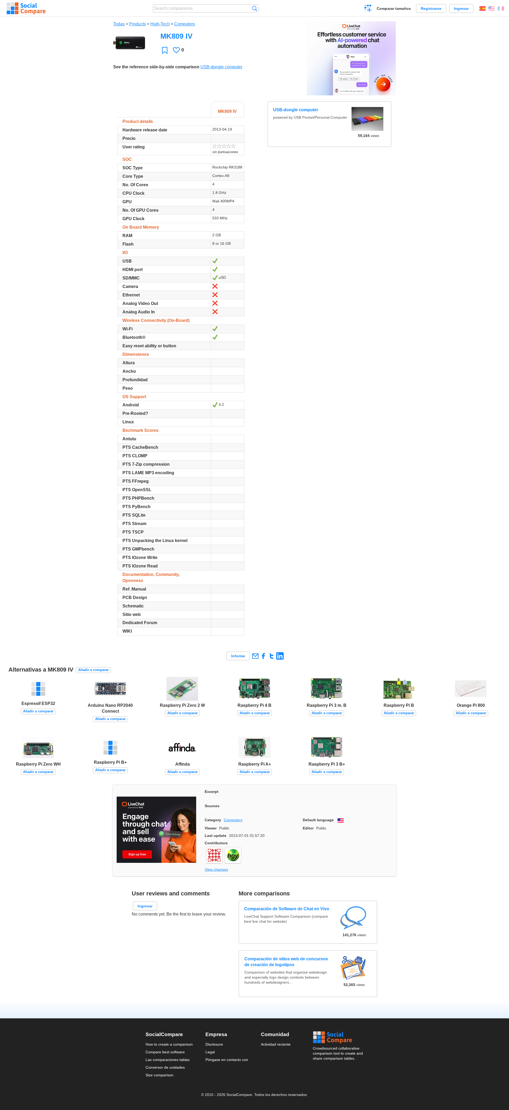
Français (501, 8)
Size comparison (159, 1075)
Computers (184, 24)
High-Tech (160, 24)
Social (338, 1037)
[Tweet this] (271, 655)
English (491, 8)
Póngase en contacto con (226, 1060)
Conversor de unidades (165, 1067)
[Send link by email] (255, 655)
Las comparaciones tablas (168, 1060)
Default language (318, 820)
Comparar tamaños (394, 8)
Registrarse (431, 8)
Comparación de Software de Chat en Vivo (287, 909)
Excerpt (211, 791)
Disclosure (214, 1044)
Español (482, 8)
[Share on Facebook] (263, 655)
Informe (238, 656)
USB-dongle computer (221, 67)
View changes (216, 869)
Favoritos (164, 50)
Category (213, 820)
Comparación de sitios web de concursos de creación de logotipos (286, 962)
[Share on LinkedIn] (279, 655)
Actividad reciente (276, 1044)
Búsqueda (254, 8)
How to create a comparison (169, 1044)
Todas (119, 24)
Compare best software (165, 1052)
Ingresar (461, 8)
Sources (212, 806)
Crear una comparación (368, 9)
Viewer (211, 828)
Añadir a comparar (93, 670)
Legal (210, 1052)
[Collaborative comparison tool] (26, 8)
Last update (215, 835)
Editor (308, 828)
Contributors (216, 843)
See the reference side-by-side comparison (156, 67)
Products (137, 24)
